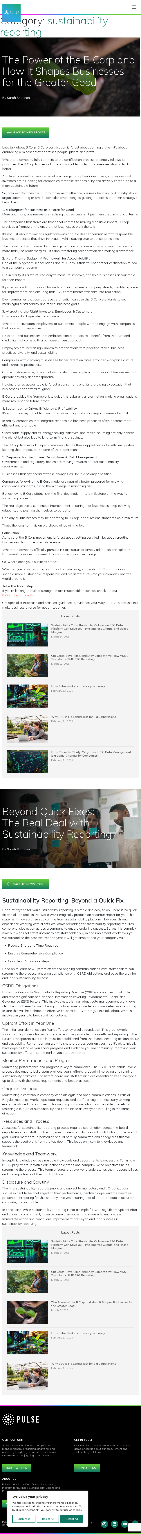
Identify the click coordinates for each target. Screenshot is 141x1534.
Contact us (87, 1468)
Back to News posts (29, 132)
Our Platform (17, 1468)
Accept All (72, 1518)
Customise (24, 1518)
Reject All (48, 1518)
